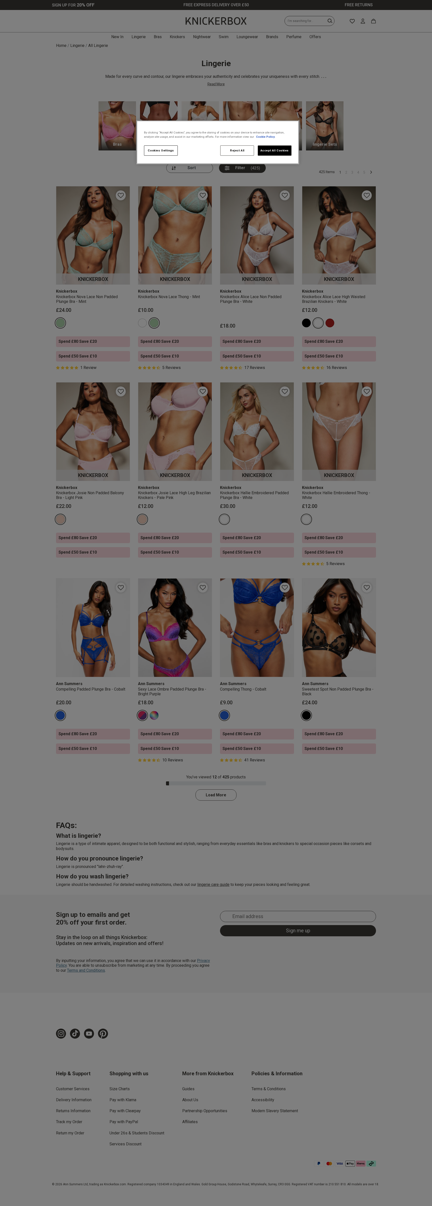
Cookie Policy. (265, 136)
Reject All (237, 150)
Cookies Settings (161, 150)
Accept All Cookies (274, 150)
